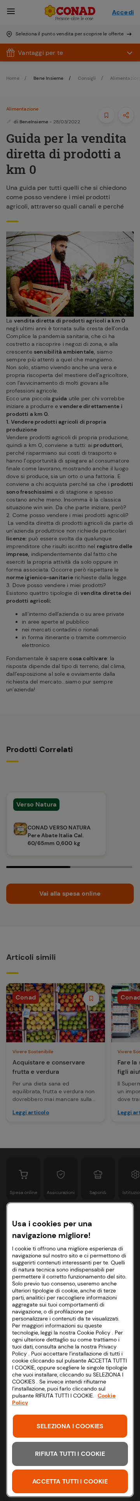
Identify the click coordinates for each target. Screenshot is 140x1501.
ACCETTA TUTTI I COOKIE (70, 1481)
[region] (70, 1349)
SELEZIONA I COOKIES (70, 1426)
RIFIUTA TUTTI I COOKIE (70, 1454)
